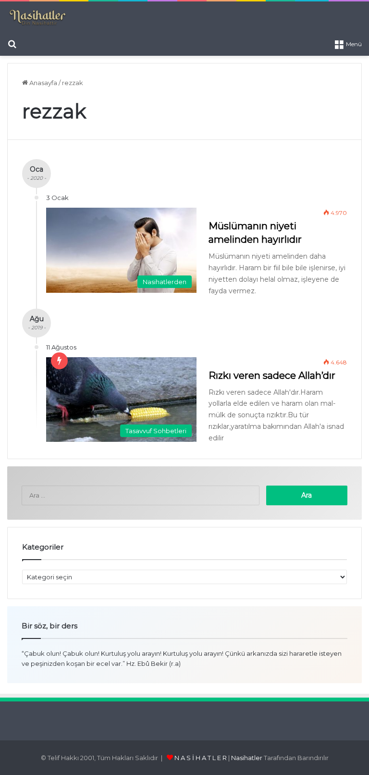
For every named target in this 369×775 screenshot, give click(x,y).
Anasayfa (42, 83)
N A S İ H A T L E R (200, 758)
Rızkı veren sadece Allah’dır (272, 375)
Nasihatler (246, 758)
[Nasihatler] (37, 17)
